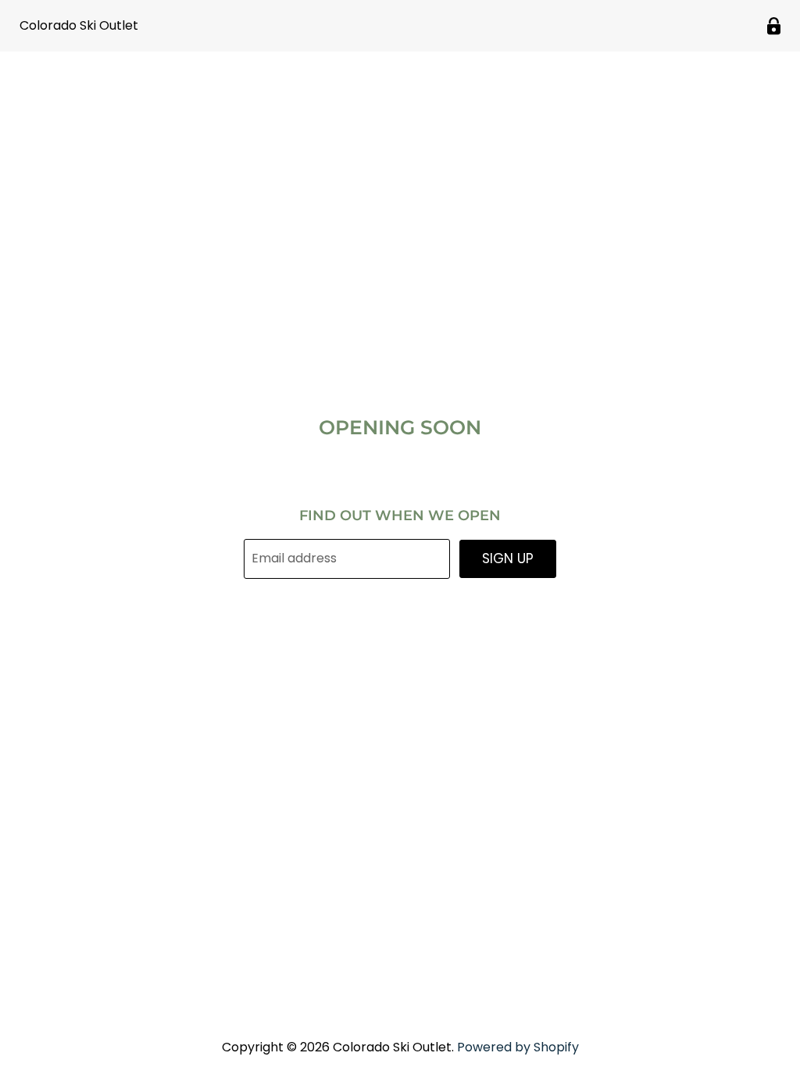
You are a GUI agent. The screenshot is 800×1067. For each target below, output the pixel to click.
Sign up (508, 558)
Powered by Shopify (518, 1047)
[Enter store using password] (773, 26)
